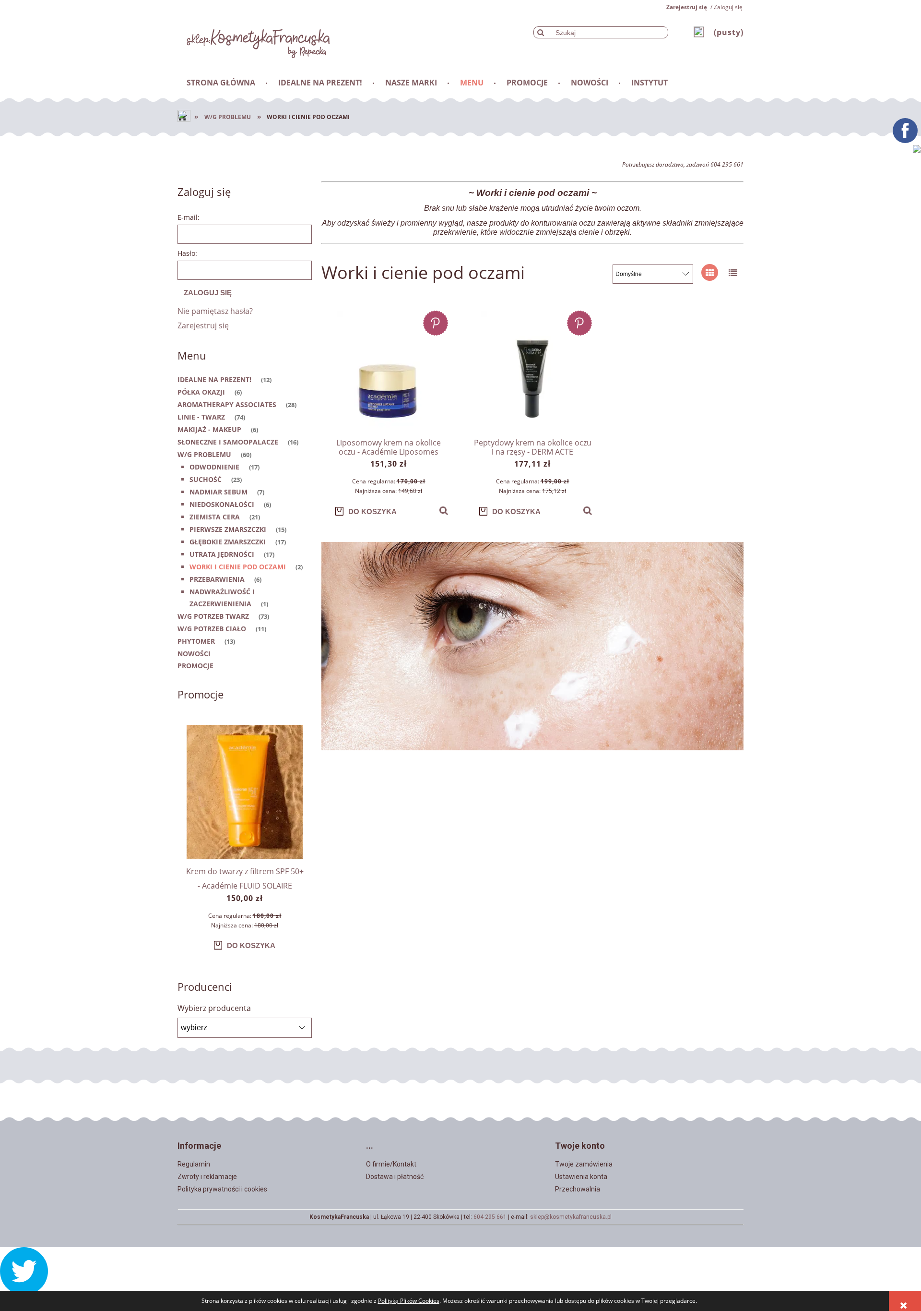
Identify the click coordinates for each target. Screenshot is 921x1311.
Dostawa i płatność (395, 1176)
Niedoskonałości (221, 504)
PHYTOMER (196, 641)
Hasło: (187, 253)
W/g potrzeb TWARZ (213, 616)
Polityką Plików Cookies (408, 1301)
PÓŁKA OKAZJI (201, 392)
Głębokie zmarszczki (227, 541)
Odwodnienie (214, 466)
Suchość (205, 479)
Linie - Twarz (201, 416)
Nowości (194, 653)
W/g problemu (204, 454)
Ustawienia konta (581, 1176)
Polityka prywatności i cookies (222, 1189)
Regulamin (193, 1164)
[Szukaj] (540, 32)
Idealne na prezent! (214, 379)
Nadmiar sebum (218, 491)
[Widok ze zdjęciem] (709, 272)
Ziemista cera (214, 516)
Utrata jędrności (221, 554)
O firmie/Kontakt (391, 1164)
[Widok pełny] (732, 272)
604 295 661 (490, 1217)
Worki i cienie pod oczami (237, 566)
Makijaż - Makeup (209, 429)
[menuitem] (221, 82)
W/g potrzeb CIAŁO (211, 628)
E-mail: (188, 217)
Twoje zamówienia (584, 1164)
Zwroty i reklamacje (207, 1176)
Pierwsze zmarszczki (227, 529)
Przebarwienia (217, 579)
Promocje (195, 665)
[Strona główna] (254, 40)
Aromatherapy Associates (226, 404)
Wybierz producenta (214, 1008)
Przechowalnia (577, 1189)
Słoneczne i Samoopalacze (227, 441)
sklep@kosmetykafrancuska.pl (571, 1217)
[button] (443, 511)
